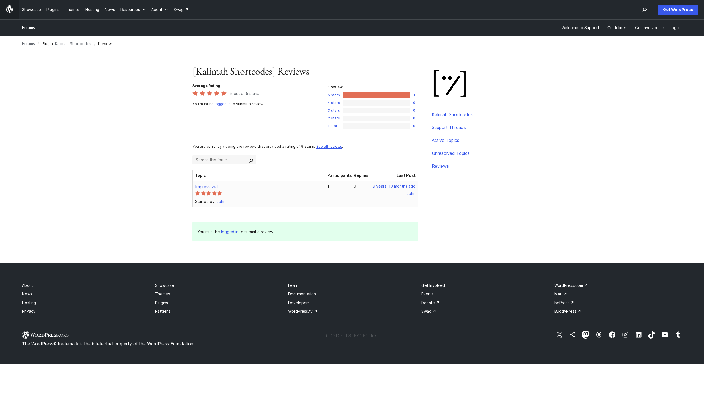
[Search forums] (251, 159)
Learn (293, 285)
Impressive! (206, 186)
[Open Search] (644, 9)
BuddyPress (567, 311)
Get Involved (433, 285)
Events (427, 294)
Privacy (28, 311)
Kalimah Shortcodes (73, 43)
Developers (299, 302)
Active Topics (445, 140)
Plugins (161, 302)
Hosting (29, 302)
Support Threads (449, 127)
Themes (162, 294)
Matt (560, 294)
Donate (430, 302)
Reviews (440, 166)
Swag (428, 311)
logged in (222, 104)
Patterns (162, 311)
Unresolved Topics (451, 153)
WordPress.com (571, 285)
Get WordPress (678, 9)
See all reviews (329, 146)
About (27, 285)
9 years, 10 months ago (394, 186)
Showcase (164, 285)
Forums (28, 27)
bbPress (564, 302)
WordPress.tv (302, 311)
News (27, 294)
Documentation (302, 294)
